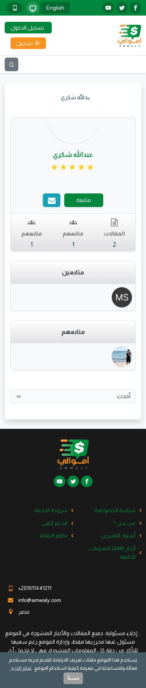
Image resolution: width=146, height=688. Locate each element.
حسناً (73, 678)
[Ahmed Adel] (121, 356)
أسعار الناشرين (117, 535)
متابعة (83, 200)
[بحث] (11, 64)
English (55, 8)
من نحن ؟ (124, 523)
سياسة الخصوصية (114, 510)
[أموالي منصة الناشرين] (129, 35)
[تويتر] (122, 8)
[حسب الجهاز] (32, 8)
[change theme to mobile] (14, 8)
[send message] (51, 200)
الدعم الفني (54, 523)
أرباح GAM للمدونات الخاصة (112, 552)
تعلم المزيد (21, 668)
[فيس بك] (135, 8)
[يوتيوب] (108, 8)
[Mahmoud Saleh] (121, 297)
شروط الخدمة (50, 510)
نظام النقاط (53, 535)
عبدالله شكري (73, 154)
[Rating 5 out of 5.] (73, 167)
